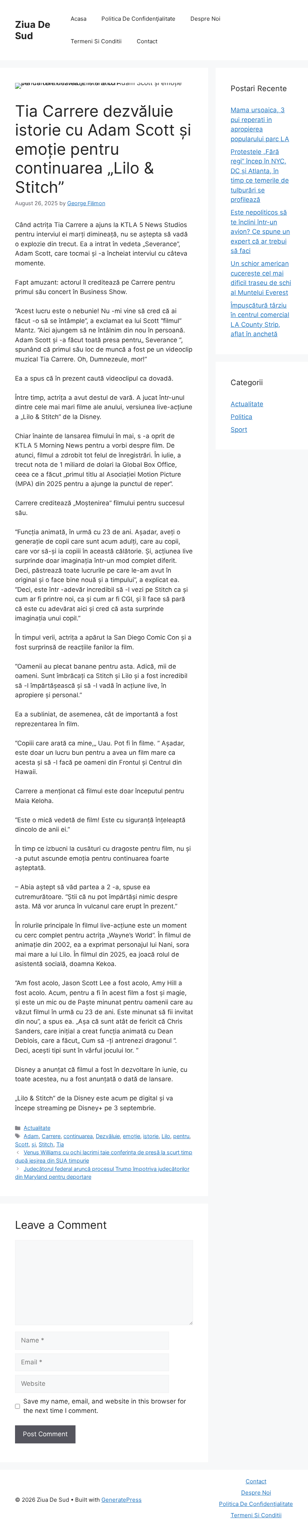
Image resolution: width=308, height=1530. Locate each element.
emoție (131, 1136)
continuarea (78, 1136)
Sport (239, 429)
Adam (31, 1136)
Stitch (46, 1144)
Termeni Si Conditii (96, 41)
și (34, 1144)
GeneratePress (121, 1499)
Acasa (78, 18)
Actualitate (37, 1128)
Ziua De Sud (32, 30)
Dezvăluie (108, 1136)
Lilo (166, 1136)
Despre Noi (205, 18)
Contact (147, 41)
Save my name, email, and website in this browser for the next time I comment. (104, 1406)
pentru (181, 1136)
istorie (151, 1136)
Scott (22, 1144)
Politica (241, 417)
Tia (60, 1144)
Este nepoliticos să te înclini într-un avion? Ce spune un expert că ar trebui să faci (260, 231)
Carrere (51, 1136)
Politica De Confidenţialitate (138, 18)
